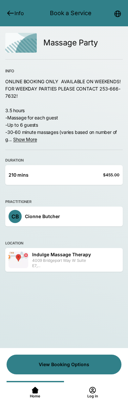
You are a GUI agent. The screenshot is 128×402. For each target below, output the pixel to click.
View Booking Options (64, 364)
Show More (25, 139)
